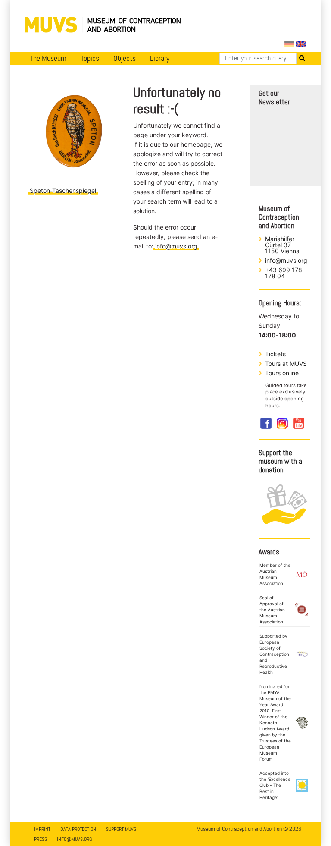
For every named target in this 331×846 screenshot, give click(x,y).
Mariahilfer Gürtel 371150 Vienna (282, 245)
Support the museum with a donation (280, 461)
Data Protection (78, 829)
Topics (90, 58)
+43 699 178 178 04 (283, 273)
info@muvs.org (176, 246)
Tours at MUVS (286, 363)
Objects (124, 58)
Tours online (282, 373)
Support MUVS (121, 829)
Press (40, 839)
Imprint (42, 829)
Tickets (275, 354)
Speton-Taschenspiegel (63, 190)
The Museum (48, 58)
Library (159, 58)
